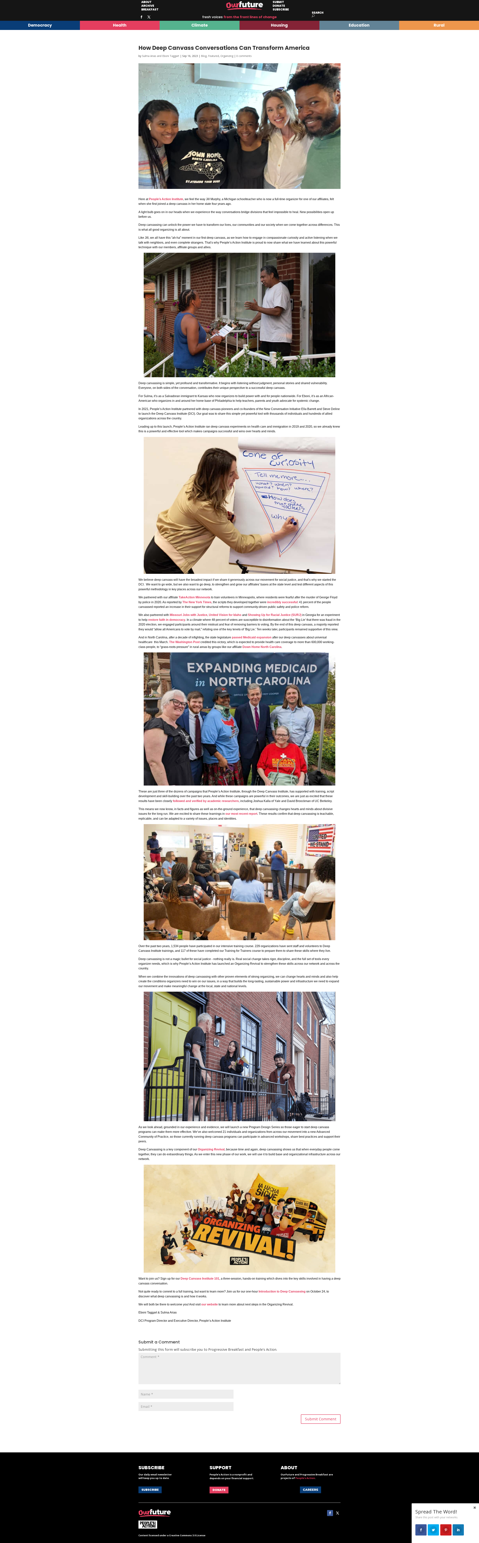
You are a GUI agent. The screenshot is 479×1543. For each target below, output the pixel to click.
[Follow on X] (149, 17)
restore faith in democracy (166, 619)
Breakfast (149, 9)
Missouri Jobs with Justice (188, 614)
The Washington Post (184, 642)
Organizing (226, 56)
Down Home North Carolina (261, 647)
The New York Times (196, 602)
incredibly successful (282, 602)
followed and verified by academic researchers (206, 801)
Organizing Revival (211, 1149)
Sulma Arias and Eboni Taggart (160, 56)
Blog (204, 56)
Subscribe (281, 9)
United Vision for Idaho (225, 614)
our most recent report (241, 813)
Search (318, 13)
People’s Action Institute (166, 199)
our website (209, 1304)
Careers (310, 1490)
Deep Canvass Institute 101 (200, 1278)
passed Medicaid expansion (251, 637)
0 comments (244, 56)
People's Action (305, 1478)
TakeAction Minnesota (194, 597)
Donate (219, 1490)
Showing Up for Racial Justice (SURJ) (274, 614)
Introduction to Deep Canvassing (282, 1291)
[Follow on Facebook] (141, 17)
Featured (213, 56)
